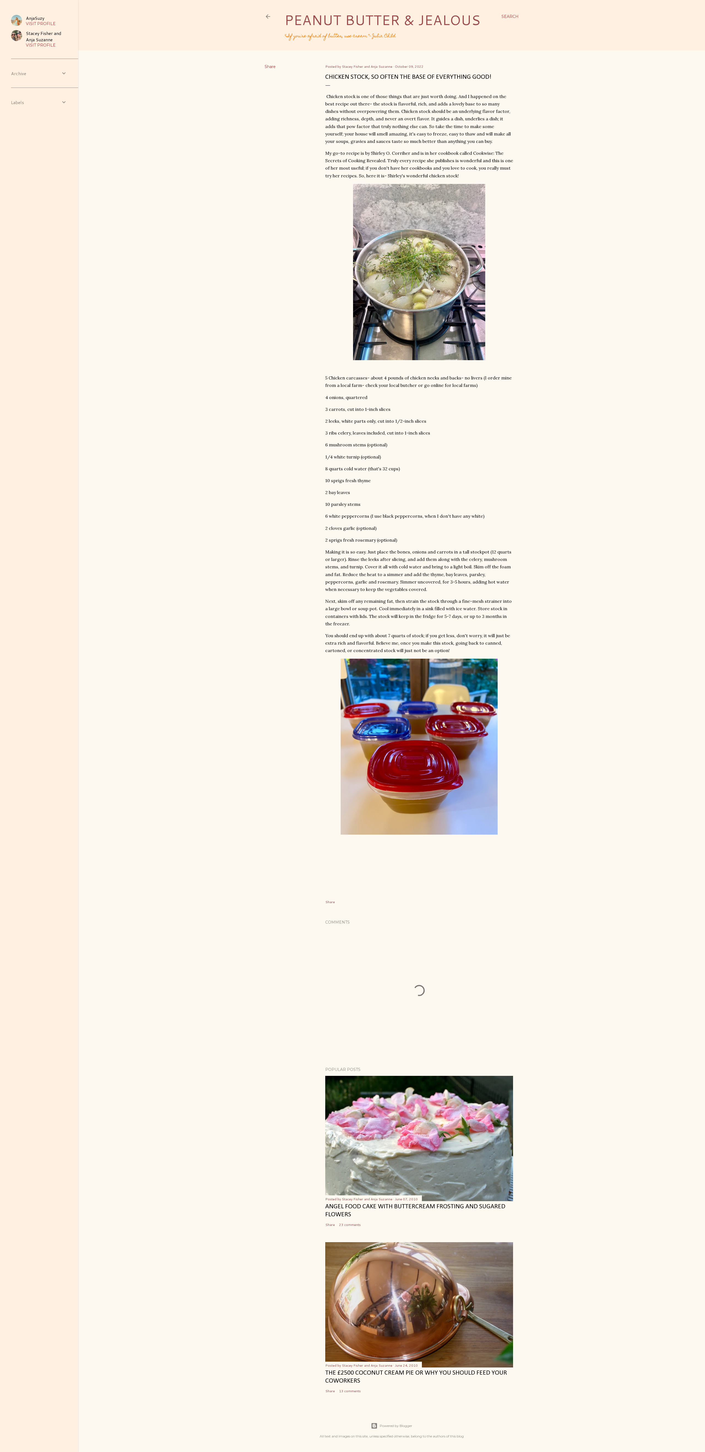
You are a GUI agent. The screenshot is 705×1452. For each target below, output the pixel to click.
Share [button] (270, 66)
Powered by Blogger (396, 1426)
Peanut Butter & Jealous (382, 19)
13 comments (350, 1391)
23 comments (350, 1224)
